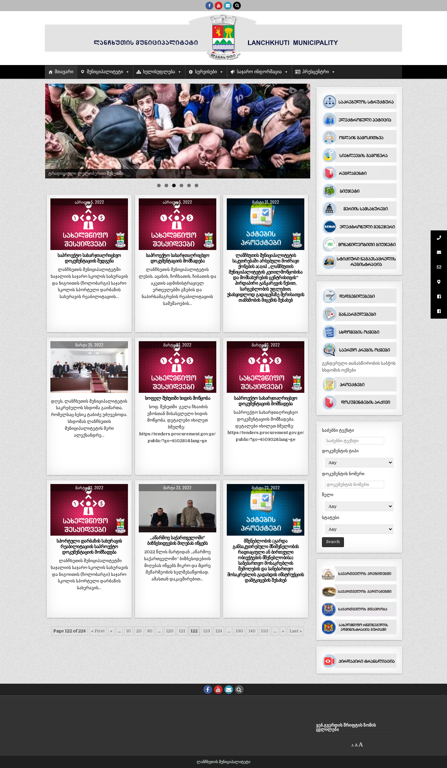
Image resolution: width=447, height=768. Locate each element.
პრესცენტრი (315, 71)
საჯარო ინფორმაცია (259, 71)
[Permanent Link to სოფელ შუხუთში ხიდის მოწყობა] (177, 367)
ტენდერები (103, 214)
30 (149, 630)
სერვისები (206, 71)
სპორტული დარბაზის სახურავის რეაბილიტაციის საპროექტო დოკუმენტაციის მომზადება (89, 546)
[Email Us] (228, 5)
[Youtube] (219, 5)
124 (218, 630)
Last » (296, 630)
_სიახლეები (75, 214)
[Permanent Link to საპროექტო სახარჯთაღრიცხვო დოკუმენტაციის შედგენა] (89, 224)
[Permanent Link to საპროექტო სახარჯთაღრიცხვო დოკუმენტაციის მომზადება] (177, 224)
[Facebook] (209, 5)
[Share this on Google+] (89, 246)
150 (264, 630)
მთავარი (64, 71)
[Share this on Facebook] (73, 246)
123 (206, 630)
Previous (53, 129)
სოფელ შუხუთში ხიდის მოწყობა (177, 398)
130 (239, 630)
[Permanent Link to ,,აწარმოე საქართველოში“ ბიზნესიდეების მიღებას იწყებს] (177, 508)
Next (302, 129)
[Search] (237, 5)
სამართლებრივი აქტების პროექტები (266, 214)
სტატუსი (330, 517)
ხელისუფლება (159, 71)
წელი (327, 494)
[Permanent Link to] (89, 367)
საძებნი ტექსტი (338, 430)
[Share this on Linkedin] (120, 246)
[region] (177, 131)
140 (252, 630)
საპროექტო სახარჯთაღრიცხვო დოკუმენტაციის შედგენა (89, 258)
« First (98, 630)
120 (169, 630)
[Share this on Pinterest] (105, 246)
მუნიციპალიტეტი (105, 71)
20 (139, 630)
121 (182, 630)
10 (128, 630)
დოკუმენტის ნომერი (343, 473)
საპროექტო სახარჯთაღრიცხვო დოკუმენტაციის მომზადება (177, 258)
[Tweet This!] (58, 246)
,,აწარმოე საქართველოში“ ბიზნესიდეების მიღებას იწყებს (177, 540)
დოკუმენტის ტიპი (340, 450)
